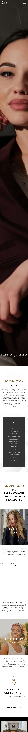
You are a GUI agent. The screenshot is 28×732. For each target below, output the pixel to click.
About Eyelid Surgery (14, 642)
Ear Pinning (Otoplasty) (14, 432)
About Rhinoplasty (14, 586)
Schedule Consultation (14, 707)
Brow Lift (14, 428)
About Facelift (14, 532)
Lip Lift (14, 450)
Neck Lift (14, 458)
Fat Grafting (13, 447)
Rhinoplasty (14, 461)
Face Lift (14, 444)
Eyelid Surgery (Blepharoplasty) (14, 440)
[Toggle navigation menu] (24, 2)
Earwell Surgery (14, 436)
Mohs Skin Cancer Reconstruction (14, 454)
